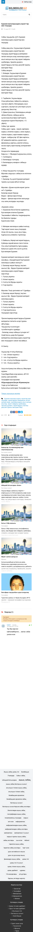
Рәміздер (11, 775)
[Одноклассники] (16, 412)
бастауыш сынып (16, 803)
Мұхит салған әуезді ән (9, 557)
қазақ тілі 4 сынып (16, 863)
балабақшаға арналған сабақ (16, 799)
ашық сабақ (25, 780)
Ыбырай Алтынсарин (9, 780)
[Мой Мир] (19, 412)
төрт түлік (26, 848)
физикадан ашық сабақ (12, 859)
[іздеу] (29, 14)
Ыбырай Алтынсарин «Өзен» (11, 485)
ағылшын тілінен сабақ (16, 792)
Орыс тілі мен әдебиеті (17, 908)
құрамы (22, 870)
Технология (17, 926)
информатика (20, 821)
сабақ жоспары (8, 840)
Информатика (17, 896)
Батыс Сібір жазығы (8, 523)
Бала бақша (17, 916)
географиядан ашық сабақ (16, 814)
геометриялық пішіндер (13, 818)
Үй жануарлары (11, 874)
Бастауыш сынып (6, 452)
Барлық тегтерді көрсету (16, 878)
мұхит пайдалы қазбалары (17, 404)
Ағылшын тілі (17, 911)
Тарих (17, 931)
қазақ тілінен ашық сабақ (16, 866)
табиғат (26, 840)
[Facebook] (14, 412)
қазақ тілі (25, 859)
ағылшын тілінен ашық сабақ (16, 788)
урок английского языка (16, 852)
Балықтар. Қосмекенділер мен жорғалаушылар (12, 449)
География (4, 526)
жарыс (25, 818)
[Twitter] (22, 412)
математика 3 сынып (21, 833)
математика (8, 833)
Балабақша (25, 772)
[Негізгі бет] (16, 8)
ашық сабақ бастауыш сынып (16, 784)
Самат (9, 625)
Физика (17, 898)
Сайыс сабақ (20, 775)
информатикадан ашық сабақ (16, 825)
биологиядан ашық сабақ (16, 810)
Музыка (3, 559)
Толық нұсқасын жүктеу (10, 394)
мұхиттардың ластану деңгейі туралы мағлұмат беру (14, 406)
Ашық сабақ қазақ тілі (11, 772)
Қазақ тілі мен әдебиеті (17, 906)
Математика (17, 893)
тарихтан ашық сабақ (16, 844)
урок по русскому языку (16, 855)
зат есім (10, 821)
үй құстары (23, 874)
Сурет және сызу (17, 923)
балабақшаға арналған (16, 795)
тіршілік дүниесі (6, 405)
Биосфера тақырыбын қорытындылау (15, 592)
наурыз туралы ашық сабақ (16, 836)
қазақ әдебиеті (13, 870)
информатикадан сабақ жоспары (16, 829)
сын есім (19, 840)
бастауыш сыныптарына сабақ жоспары (16, 806)
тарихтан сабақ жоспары (12, 848)
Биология (17, 889)
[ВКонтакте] (11, 412)
